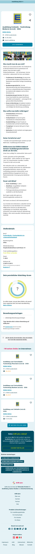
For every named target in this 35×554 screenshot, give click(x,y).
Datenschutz (21, 542)
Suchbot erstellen (17, 448)
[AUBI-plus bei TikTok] (23, 529)
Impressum (5, 542)
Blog (13, 545)
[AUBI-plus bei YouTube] (17, 529)
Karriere (17, 499)
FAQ (17, 504)
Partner (17, 501)
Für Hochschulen (17, 515)
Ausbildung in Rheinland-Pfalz (12, 461)
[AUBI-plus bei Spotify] (25, 529)
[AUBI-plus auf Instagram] (12, 529)
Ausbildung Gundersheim (10, 458)
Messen (21, 545)
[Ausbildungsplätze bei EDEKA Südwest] (17, 18)
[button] (17, 45)
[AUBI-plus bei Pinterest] (15, 529)
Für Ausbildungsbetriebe (17, 512)
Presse (5, 545)
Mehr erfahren (7, 305)
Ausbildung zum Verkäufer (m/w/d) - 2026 (14, 410)
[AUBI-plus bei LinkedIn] (20, 529)
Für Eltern (17, 520)
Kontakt (29, 545)
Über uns (17, 496)
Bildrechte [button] (30, 542)
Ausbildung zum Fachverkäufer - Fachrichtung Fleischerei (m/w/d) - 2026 (16, 362)
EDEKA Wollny (7, 32)
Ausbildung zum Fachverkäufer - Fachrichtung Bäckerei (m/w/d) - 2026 (15, 386)
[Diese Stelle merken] (30, 15)
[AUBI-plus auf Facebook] (9, 529)
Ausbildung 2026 (17, 1)
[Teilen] (30, 20)
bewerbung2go (9, 326)
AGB (13, 542)
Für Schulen (17, 517)
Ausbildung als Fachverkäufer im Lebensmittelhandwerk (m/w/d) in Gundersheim (17, 470)
